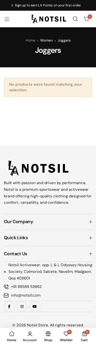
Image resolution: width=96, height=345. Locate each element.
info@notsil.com (25, 295)
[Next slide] (12, 5)
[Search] (75, 18)
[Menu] (9, 18)
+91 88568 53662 (26, 286)
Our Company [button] (18, 222)
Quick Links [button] (16, 238)
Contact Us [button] (15, 254)
